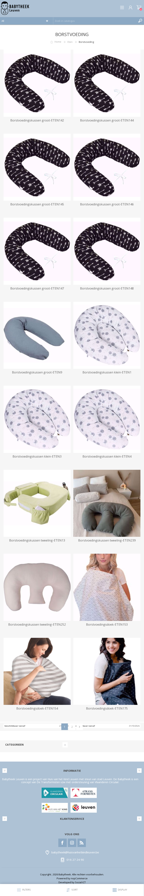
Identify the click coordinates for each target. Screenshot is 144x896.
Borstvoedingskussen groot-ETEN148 (107, 288)
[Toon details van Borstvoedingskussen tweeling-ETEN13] (37, 503)
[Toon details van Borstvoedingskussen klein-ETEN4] (106, 419)
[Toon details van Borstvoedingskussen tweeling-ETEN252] (37, 587)
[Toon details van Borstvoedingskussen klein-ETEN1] (106, 335)
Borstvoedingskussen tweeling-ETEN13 (37, 540)
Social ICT (80, 882)
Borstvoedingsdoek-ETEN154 (37, 708)
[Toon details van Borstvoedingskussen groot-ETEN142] (37, 83)
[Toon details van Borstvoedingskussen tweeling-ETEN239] (106, 503)
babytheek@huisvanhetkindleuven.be (75, 852)
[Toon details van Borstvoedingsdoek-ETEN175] (106, 671)
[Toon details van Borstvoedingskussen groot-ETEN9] (37, 335)
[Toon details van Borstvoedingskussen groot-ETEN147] (37, 251)
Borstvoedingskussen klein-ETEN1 (106, 372)
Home (58, 42)
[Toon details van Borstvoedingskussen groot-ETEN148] (106, 251)
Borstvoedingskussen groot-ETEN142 (37, 120)
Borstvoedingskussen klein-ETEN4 (106, 456)
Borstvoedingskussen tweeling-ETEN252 (37, 624)
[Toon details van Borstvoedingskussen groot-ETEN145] (37, 167)
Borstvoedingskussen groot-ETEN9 (37, 372)
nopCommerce (79, 878)
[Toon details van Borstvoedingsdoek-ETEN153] (106, 587)
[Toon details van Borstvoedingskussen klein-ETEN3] (37, 419)
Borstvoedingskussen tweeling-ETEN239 (107, 540)
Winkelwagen (139, 7)
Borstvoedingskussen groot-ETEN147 (37, 288)
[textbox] (94, 21)
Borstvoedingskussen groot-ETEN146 (107, 204)
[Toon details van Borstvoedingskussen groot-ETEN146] (106, 167)
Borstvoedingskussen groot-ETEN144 (107, 120)
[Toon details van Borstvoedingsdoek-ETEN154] (37, 671)
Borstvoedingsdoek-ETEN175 (107, 708)
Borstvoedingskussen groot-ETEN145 (37, 204)
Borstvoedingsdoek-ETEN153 (107, 624)
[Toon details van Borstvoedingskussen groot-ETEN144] (106, 83)
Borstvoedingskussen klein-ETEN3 (37, 456)
